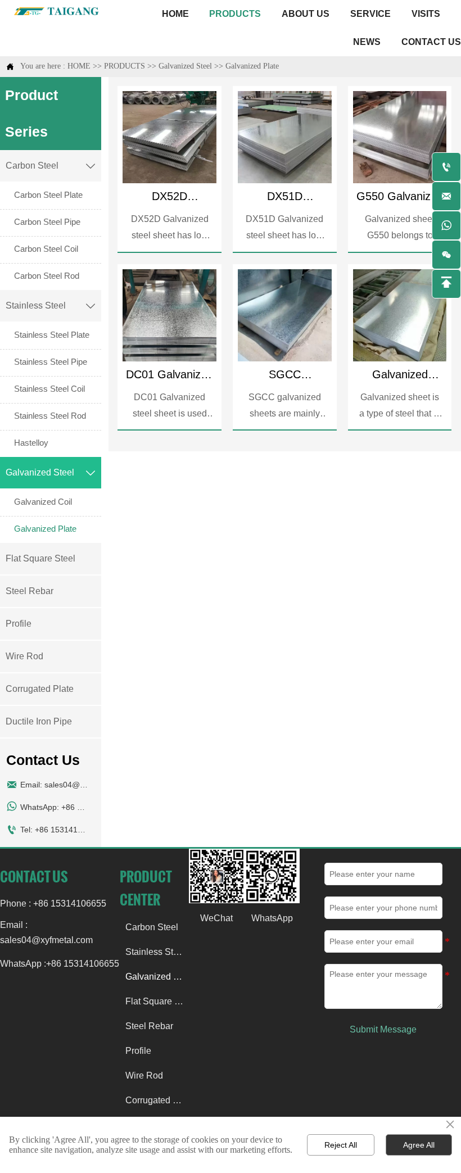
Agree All (419, 1144)
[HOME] (57, 11)
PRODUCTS (124, 66)
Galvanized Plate (252, 66)
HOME (79, 66)
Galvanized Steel (185, 66)
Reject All (340, 1144)
